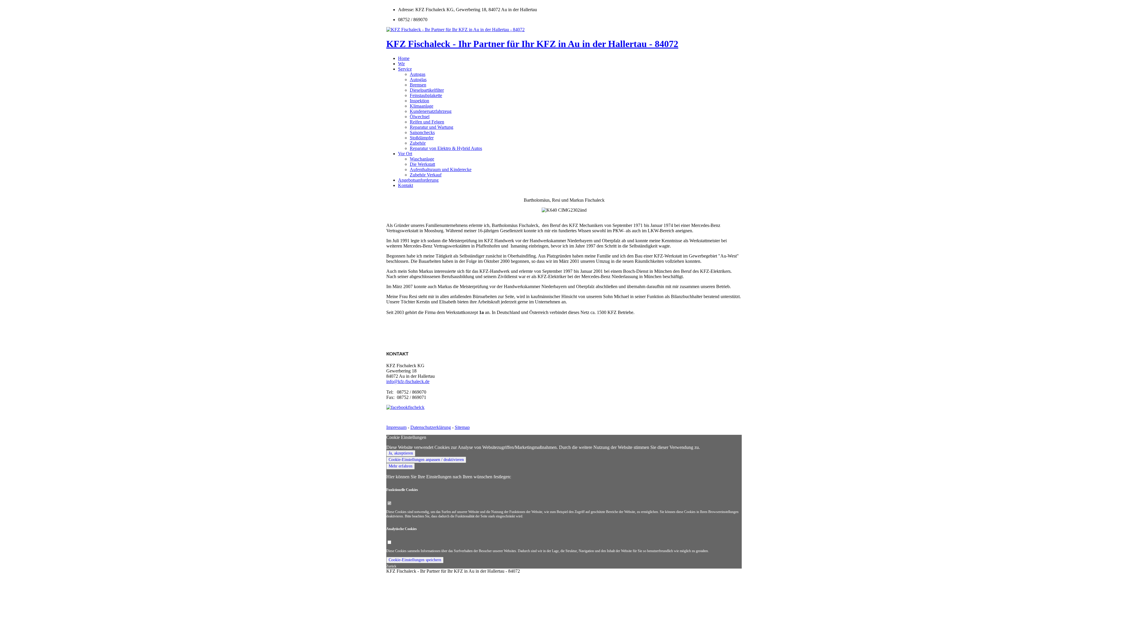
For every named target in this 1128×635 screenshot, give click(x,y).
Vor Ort (405, 153)
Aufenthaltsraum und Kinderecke (440, 169)
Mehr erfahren (400, 466)
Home (403, 58)
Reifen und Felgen (427, 121)
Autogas (417, 74)
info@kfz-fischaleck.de (407, 381)
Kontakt (405, 185)
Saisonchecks (422, 132)
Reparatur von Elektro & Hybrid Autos (446, 148)
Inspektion (419, 100)
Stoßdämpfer (422, 137)
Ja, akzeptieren (401, 453)
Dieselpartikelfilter (427, 90)
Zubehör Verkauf (426, 174)
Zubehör (418, 143)
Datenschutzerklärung (430, 427)
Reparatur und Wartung (431, 127)
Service (405, 68)
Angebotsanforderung (418, 180)
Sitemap (462, 427)
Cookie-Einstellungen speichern (415, 560)
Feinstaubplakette (426, 95)
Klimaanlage (421, 105)
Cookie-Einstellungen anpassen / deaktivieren (426, 459)
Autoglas (418, 79)
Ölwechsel (419, 116)
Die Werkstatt (422, 164)
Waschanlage (422, 158)
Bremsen (418, 84)
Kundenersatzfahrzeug (430, 111)
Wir (401, 63)
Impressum (396, 427)
